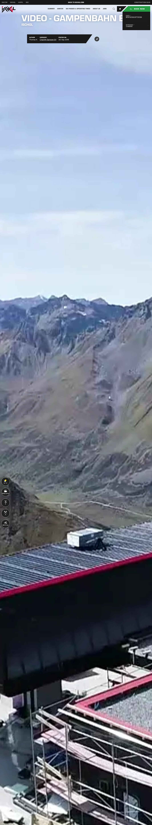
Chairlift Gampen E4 (48, 39)
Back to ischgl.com (76, 2)
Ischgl (12, 2)
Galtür (4, 2)
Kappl (20, 2)
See (27, 2)
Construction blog (142, 2)
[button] (113, 9)
